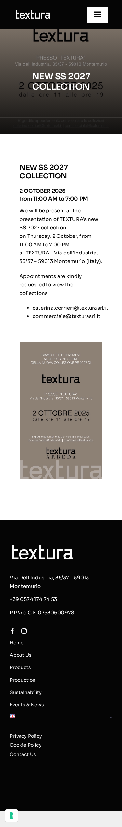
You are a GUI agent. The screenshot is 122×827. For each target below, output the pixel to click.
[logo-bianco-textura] (32, 11)
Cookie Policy (26, 745)
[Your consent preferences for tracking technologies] (11, 815)
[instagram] (24, 631)
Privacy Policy (26, 736)
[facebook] (12, 631)
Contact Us (23, 754)
